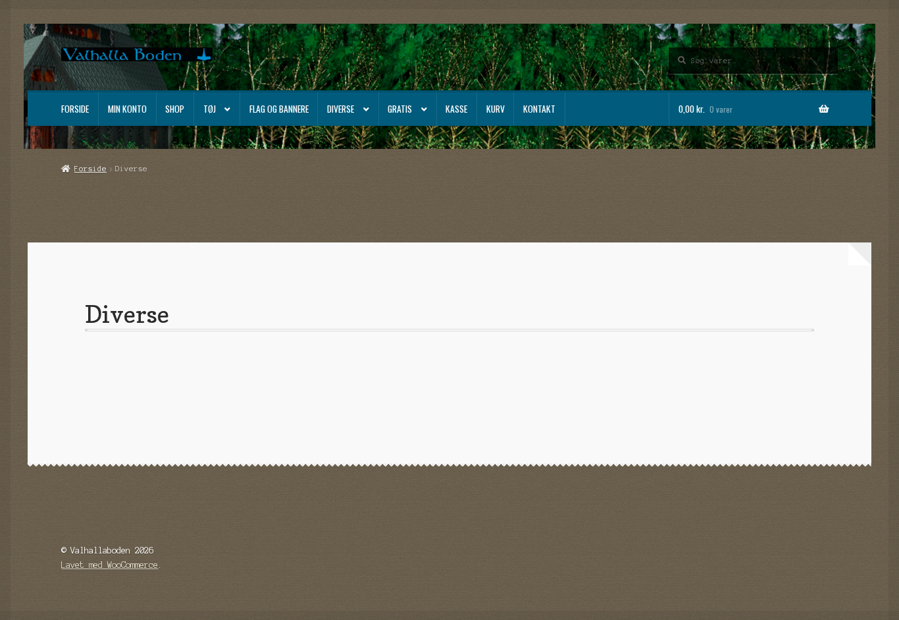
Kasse (456, 108)
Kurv (495, 108)
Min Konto (127, 108)
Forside (75, 108)
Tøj (209, 108)
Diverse (340, 108)
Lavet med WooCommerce (109, 565)
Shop (174, 108)
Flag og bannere (279, 108)
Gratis (400, 108)
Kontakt (539, 108)
